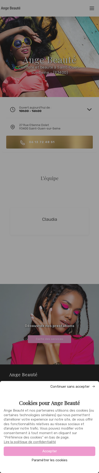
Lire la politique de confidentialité (30, 442)
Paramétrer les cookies (49, 460)
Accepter (49, 451)
